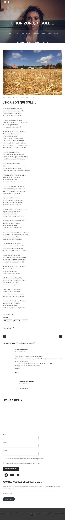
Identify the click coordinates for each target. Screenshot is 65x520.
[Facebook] (2, 2)
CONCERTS (36, 34)
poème (17, 98)
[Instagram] (5, 2)
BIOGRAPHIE (20, 42)
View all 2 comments (28, 98)
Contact (45, 42)
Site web (5, 450)
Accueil (8, 34)
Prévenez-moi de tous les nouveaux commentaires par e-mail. (24, 459)
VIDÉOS (37, 42)
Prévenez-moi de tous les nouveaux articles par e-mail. (22, 463)
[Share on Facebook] (13, 328)
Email (5, 442)
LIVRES (16, 34)
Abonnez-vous (8, 499)
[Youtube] (8, 2)
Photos (29, 42)
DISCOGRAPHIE (25, 34)
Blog (43, 34)
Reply (16, 372)
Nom (5, 434)
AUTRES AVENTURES (53, 34)
